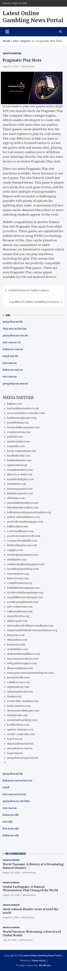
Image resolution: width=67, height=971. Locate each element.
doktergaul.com (17, 621)
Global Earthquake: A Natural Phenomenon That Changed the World (30, 888)
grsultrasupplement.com (22, 602)
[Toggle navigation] (7, 31)
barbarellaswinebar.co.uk (23, 408)
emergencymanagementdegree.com (30, 672)
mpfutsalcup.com (18, 687)
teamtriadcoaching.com (22, 720)
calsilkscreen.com (18, 682)
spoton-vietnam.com (20, 729)
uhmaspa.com (16, 498)
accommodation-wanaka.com (26, 413)
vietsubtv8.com (16, 484)
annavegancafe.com (20, 691)
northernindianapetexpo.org (25, 592)
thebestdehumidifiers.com (23, 653)
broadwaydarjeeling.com (23, 568)
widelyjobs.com (16, 559)
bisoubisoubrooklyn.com (22, 507)
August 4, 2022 (10, 66)
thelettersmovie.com (20, 493)
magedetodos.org (18, 616)
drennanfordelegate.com (23, 710)
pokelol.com (15, 436)
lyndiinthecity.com (18, 455)
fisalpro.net (14, 696)
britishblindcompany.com (23, 587)
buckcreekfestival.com (21, 451)
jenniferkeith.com (18, 677)
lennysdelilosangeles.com (23, 427)
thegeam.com (15, 635)
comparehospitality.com (22, 540)
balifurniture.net (17, 526)
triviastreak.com (17, 715)
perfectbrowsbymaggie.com (25, 521)
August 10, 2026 (11, 895)
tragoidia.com (16, 446)
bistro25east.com (17, 578)
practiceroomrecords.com (23, 536)
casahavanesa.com (19, 432)
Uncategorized (12, 53)
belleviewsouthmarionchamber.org (29, 512)
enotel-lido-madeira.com (22, 701)
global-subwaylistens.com (23, 517)
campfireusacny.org (20, 583)
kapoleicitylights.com (20, 479)
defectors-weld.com (19, 474)
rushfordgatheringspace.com (25, 564)
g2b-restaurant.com (20, 606)
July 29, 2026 (9, 939)
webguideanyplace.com (22, 663)
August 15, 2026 (11, 872)
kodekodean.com (18, 724)
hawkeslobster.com (19, 460)
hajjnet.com (14, 403)
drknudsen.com (17, 639)
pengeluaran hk (13, 321)
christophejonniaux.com (22, 554)
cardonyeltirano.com (20, 531)
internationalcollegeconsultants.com (30, 625)
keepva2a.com (16, 644)
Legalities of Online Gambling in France (34, 301)
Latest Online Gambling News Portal (33, 17)
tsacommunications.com (22, 658)
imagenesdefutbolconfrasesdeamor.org (32, 630)
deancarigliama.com (20, 668)
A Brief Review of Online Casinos (28, 290)
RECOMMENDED (15, 854)
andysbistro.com (17, 649)
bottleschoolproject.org (22, 417)
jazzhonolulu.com (18, 441)
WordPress (45, 965)
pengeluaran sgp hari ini (22, 757)
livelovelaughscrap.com (22, 545)
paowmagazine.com (20, 488)
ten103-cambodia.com (21, 734)
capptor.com (15, 550)
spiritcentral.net (17, 465)
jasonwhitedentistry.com (22, 502)
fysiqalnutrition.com (20, 469)
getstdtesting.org (18, 422)
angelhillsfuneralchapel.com (25, 597)
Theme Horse (38, 960)
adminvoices (28, 66)
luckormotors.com (19, 705)
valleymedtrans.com (20, 611)
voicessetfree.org (18, 573)
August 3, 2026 (10, 917)
